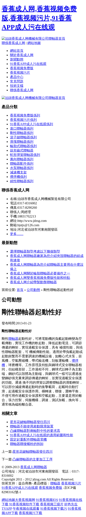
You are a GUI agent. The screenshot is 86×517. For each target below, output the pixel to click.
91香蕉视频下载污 (53, 508)
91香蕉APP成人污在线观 (28, 64)
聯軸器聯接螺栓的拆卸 (26, 444)
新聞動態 (16, 59)
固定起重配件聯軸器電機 (28, 439)
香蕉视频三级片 (51, 504)
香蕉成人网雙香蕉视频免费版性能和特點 (40, 277)
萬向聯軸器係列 (21, 159)
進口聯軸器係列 (21, 128)
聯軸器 (13, 338)
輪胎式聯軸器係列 (23, 146)
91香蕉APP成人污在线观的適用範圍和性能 (41, 435)
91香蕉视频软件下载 (24, 504)
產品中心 (16, 77)
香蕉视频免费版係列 (25, 115)
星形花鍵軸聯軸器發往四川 (30, 422)
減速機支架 (18, 172)
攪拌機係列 (18, 176)
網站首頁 (16, 50)
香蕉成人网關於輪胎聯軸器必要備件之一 (40, 273)
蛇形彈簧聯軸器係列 (25, 155)
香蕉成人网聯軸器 (33, 467)
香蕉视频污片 (20, 72)
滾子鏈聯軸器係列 (23, 137)
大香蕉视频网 (25, 500)
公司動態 (33, 290)
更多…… (16, 234)
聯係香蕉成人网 (13, 43)
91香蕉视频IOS (47, 500)
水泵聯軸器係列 (21, 168)
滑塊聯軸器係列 (21, 141)
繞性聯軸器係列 (21, 181)
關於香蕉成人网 (21, 55)
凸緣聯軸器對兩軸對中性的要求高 (35, 430)
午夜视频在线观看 (26, 508)
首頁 (20, 290)
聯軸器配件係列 (21, 163)
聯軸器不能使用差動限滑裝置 (31, 426)
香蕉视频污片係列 (23, 119)
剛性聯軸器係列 (21, 133)
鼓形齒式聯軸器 (21, 150)
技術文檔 (16, 85)
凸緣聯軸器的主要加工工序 (33, 459)
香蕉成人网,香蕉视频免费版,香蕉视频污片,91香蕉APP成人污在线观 (39, 18)
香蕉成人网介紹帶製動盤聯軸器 (33, 282)
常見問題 (16, 81)
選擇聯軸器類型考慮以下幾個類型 (35, 251)
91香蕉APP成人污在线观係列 (31, 124)
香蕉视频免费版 (21, 68)
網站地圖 (34, 43)
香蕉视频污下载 (30, 513)
